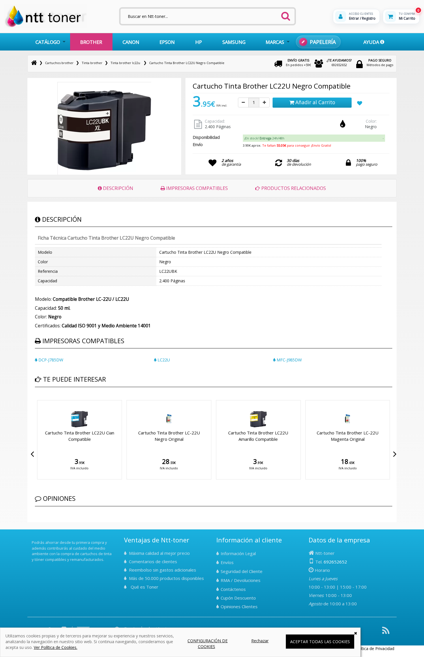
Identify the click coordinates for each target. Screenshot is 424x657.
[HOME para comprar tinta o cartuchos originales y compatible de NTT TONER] (45, 26)
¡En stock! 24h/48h (264, 138)
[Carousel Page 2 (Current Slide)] (40, 399)
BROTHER (91, 42)
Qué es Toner (144, 587)
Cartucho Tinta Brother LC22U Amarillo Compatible (258, 436)
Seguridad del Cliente (241, 571)
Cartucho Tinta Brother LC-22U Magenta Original (347, 436)
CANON (131, 42)
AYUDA (371, 42)
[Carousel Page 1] (36, 399)
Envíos (227, 562)
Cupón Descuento (238, 598)
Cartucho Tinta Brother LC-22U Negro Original (169, 436)
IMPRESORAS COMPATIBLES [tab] (196, 188)
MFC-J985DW (288, 360)
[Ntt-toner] (34, 63)
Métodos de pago (380, 62)
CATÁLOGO (47, 42)
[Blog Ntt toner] (385, 632)
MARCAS (275, 42)
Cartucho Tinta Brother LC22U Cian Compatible (79, 436)
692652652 (339, 62)
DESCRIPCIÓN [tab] (117, 188)
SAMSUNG (233, 42)
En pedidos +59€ (298, 62)
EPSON (167, 42)
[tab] (313, 138)
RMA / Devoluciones (240, 580)
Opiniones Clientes (239, 606)
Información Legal (238, 553)
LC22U (163, 360)
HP (198, 42)
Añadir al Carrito (314, 102)
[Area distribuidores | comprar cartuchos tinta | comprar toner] (33, 538)
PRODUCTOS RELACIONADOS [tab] (293, 188)
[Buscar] (285, 14)
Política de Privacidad (374, 648)
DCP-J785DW (50, 360)
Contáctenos (233, 589)
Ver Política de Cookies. (55, 647)
